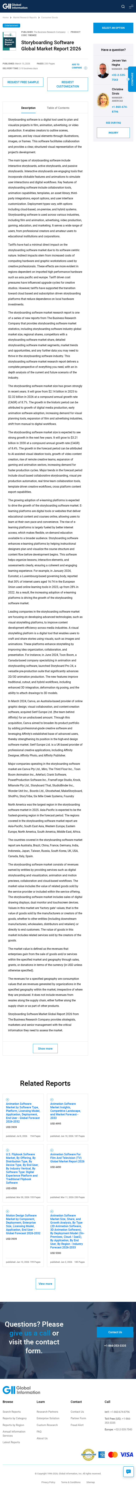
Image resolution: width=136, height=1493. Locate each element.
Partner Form (78, 1418)
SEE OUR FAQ (113, 122)
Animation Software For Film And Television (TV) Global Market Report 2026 (67, 1157)
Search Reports (12, 1411)
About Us (42, 1438)
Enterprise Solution (48, 1418)
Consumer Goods (49, 17)
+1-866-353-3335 (115, 1346)
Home (6, 17)
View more (45, 1284)
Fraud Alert (77, 1425)
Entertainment (11, 25)
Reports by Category (15, 1418)
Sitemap (90, 1482)
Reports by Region (13, 1425)
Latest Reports (11, 1442)
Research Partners (47, 1411)
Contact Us (115, 1332)
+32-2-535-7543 (123, 1429)
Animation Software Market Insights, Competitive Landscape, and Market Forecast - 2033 (65, 1111)
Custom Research (47, 1425)
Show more (45, 1048)
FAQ (39, 1431)
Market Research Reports (25, 17)
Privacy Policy (48, 1482)
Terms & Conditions (71, 1482)
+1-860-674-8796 (120, 1412)
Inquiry (113, 132)
